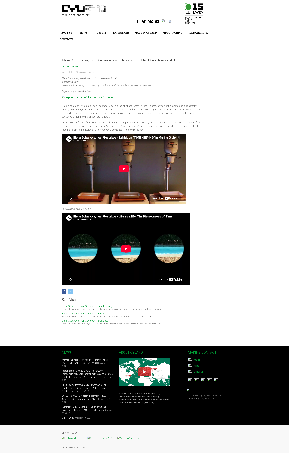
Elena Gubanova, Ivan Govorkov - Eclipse (83, 313)
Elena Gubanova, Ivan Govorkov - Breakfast (85, 320)
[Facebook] (138, 20)
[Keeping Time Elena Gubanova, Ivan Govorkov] (87, 97)
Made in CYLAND (146, 32)
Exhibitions (121, 32)
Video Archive (172, 32)
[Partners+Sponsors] (128, 438)
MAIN (197, 360)
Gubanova (83, 72)
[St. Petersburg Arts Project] (102, 438)
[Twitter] (144, 20)
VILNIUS (198, 372)
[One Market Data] (72, 438)
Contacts (66, 39)
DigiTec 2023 (68, 418)
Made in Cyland (70, 66)
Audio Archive (198, 32)
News (83, 32)
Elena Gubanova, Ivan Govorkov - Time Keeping (87, 306)
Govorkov (92, 72)
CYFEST (101, 32)
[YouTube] (158, 20)
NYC (196, 366)
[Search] (172, 20)
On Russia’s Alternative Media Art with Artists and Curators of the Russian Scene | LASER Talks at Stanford (85, 388)
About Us (66, 32)
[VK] (151, 20)
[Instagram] (165, 20)
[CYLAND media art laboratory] (84, 6)
